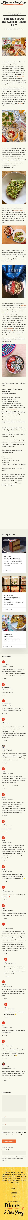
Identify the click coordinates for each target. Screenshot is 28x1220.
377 (11, 646)
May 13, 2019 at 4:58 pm (7, 705)
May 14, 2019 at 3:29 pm (7, 799)
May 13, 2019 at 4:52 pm (7, 689)
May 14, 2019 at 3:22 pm (7, 773)
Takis (8, 161)
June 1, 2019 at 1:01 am (7, 986)
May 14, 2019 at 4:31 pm (7, 826)
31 (11, 609)
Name (4, 1117)
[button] (2, 3)
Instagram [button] (14, 1192)
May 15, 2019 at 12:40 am (7, 891)
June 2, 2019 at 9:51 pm (7, 1027)
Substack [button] (13, 1188)
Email (4, 1125)
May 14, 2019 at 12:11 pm (7, 750)
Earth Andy (23, 305)
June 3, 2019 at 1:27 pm (9, 1009)
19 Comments (20, 29)
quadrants (5, 312)
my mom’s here (12, 410)
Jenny (6, 29)
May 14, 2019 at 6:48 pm (7, 871)
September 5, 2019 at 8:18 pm (8, 1068)
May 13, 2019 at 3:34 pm (7, 666)
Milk (12, 331)
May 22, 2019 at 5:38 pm (7, 928)
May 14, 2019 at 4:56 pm (7, 842)
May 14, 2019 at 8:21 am (7, 724)
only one (20, 103)
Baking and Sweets (9, 539)
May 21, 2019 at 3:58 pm (7, 910)
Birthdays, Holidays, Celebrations (14, 13)
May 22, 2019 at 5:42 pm (9, 963)
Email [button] (13, 1196)
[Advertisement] (14, 502)
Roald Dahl (10, 328)
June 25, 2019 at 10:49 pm (8, 1046)
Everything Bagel (18, 210)
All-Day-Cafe (20, 76)
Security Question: (7, 1147)
